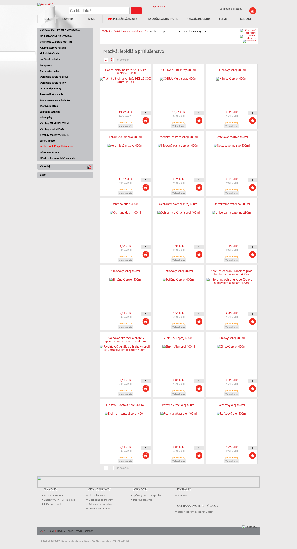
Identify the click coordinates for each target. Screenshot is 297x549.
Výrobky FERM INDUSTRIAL (54, 123)
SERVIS (79, 531)
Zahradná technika (50, 112)
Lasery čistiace (48, 141)
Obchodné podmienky (101, 500)
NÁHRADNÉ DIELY (49, 152)
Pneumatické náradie (51, 94)
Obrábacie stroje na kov (53, 83)
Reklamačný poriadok (100, 504)
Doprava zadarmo (142, 500)
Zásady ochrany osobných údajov (195, 512)
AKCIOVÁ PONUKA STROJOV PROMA (60, 30)
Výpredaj (45, 166)
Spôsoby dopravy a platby (147, 495)
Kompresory (47, 65)
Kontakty (182, 495)
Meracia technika (49, 71)
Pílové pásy (46, 117)
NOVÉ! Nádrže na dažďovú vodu (57, 158)
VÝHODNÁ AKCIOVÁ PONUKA (56, 42)
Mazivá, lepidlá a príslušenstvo (56, 146)
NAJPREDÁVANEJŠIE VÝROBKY (56, 36)
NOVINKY (61, 531)
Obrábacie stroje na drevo (54, 77)
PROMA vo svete (53, 504)
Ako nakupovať (97, 495)
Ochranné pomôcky (50, 88)
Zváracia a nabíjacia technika (55, 100)
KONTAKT (89, 531)
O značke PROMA (53, 495)
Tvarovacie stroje (49, 106)
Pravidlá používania (99, 508)
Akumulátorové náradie (53, 48)
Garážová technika (50, 59)
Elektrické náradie (50, 53)
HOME (51, 531)
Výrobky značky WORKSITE (54, 135)
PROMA (106, 31)
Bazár (43, 175)
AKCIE (70, 531)
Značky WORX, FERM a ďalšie (59, 500)
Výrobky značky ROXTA (52, 129)
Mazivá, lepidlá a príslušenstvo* (129, 31)
